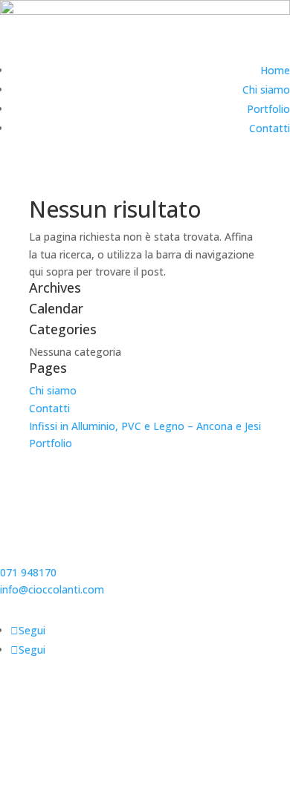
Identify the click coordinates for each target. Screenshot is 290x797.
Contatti (269, 128)
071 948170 (28, 572)
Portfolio (268, 109)
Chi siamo (266, 89)
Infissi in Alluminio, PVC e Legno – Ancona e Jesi (145, 426)
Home (275, 70)
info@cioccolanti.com (52, 589)
